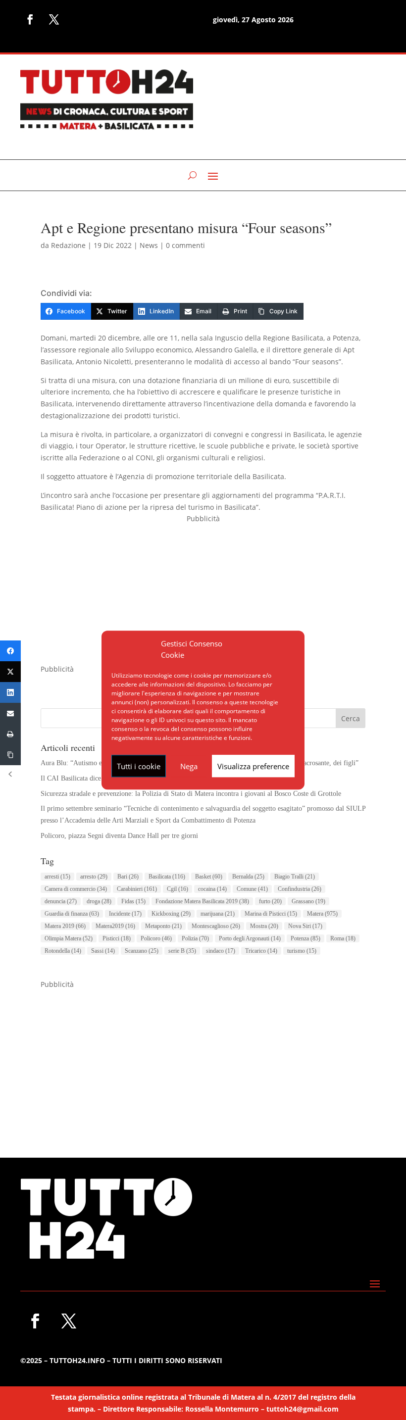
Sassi (103, 950)
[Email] (10, 713)
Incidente (125, 913)
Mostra (264, 926)
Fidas (133, 901)
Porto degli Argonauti (250, 938)
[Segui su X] (54, 19)
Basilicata (167, 876)
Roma (342, 938)
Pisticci (116, 938)
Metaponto (163, 926)
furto (270, 901)
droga (99, 901)
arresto (93, 876)
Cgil (177, 888)
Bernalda (248, 876)
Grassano (308, 901)
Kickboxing (171, 913)
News (149, 245)
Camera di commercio (76, 888)
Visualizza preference (253, 766)
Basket (208, 876)
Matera (322, 913)
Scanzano (141, 950)
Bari (128, 876)
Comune (252, 888)
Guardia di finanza (72, 913)
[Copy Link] (10, 754)
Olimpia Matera (69, 938)
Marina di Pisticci (271, 913)
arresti (57, 876)
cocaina (212, 888)
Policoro (156, 938)
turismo (301, 950)
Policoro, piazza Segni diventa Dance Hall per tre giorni (119, 835)
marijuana (218, 913)
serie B (182, 950)
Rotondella (63, 950)
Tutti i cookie (138, 766)
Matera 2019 (65, 926)
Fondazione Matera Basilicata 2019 (202, 901)
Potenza (305, 938)
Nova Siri (305, 926)
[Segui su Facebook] (30, 19)
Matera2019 (115, 926)
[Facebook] (10, 650)
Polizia (195, 938)
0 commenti (185, 245)
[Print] (10, 734)
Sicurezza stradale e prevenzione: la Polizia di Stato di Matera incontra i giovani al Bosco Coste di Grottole (191, 793)
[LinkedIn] (10, 692)
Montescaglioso (216, 926)
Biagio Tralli (294, 876)
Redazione (68, 245)
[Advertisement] (203, 594)
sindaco (220, 950)
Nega (189, 766)
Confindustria (299, 888)
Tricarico (261, 950)
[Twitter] (10, 671)
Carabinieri (137, 888)
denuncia (61, 901)
